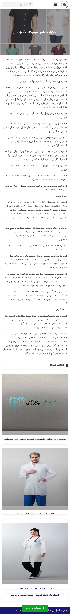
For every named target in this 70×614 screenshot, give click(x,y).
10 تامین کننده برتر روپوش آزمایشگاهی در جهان (35, 514)
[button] (55, 4)
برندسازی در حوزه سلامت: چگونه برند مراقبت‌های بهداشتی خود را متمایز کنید (35, 439)
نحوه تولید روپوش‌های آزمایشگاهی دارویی (35, 588)
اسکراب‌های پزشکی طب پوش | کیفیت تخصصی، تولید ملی (35, 595)
